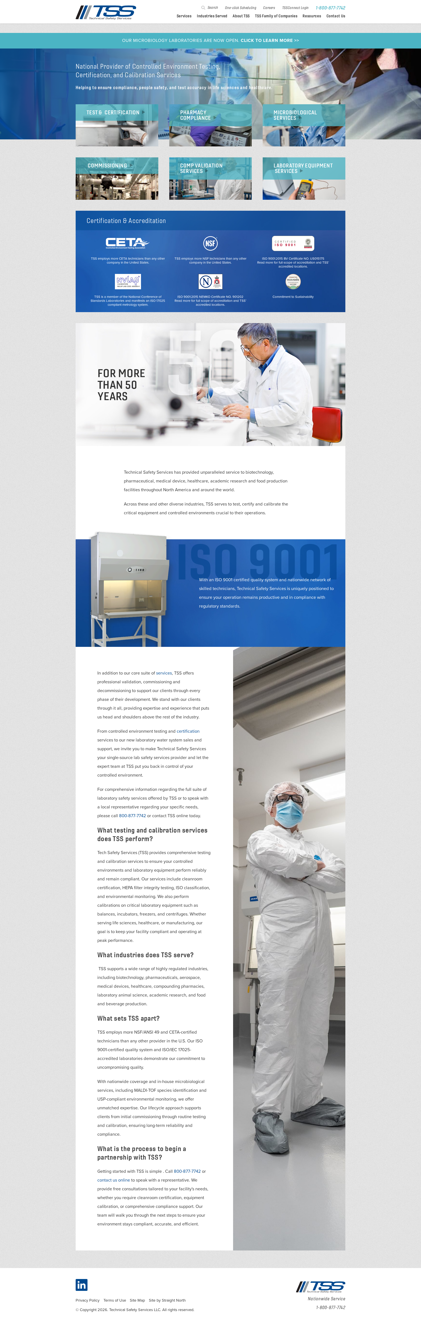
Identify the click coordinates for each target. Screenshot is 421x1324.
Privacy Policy (88, 1300)
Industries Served (212, 16)
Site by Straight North (167, 1300)
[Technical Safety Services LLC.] (106, 12)
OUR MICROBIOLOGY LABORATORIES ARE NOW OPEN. (210, 40)
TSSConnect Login (295, 7)
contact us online (113, 1180)
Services (184, 16)
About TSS (241, 16)
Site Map (137, 1300)
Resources (312, 16)
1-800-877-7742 (330, 7)
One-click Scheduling (240, 7)
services (164, 673)
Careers (269, 7)
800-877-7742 (132, 816)
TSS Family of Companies (276, 16)
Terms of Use (114, 1300)
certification (188, 731)
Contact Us (335, 16)
